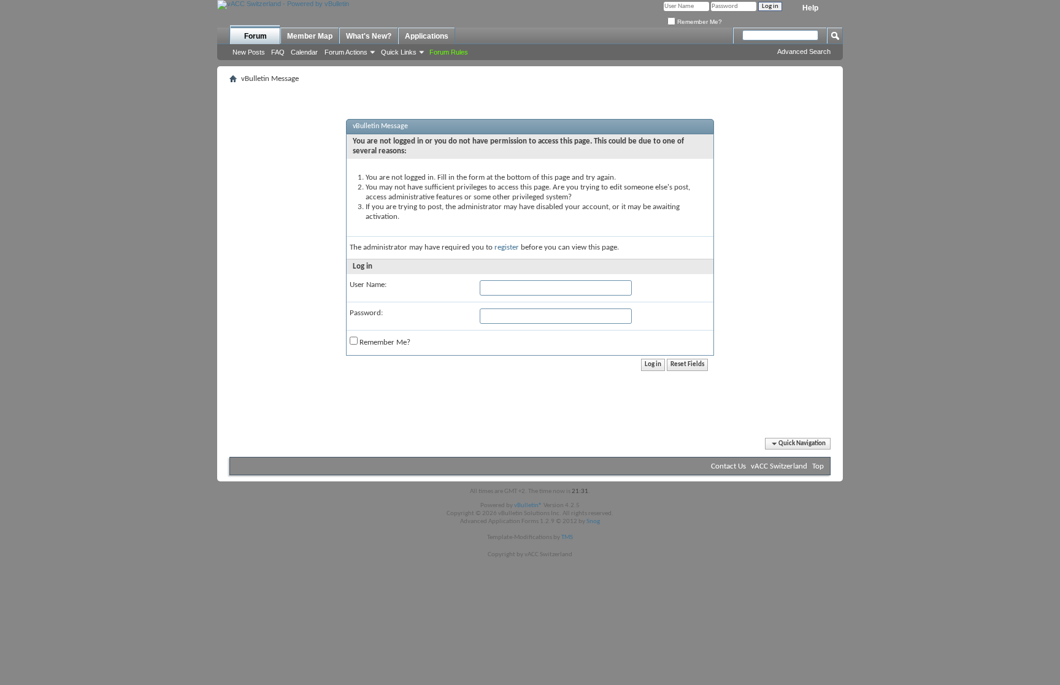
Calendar (304, 52)
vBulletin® (528, 505)
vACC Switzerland (779, 466)
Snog (593, 521)
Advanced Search (804, 51)
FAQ (278, 52)
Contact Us (728, 466)
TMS (567, 537)
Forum (255, 36)
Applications (426, 36)
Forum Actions (346, 52)
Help (810, 8)
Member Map (309, 36)
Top (818, 466)
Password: (366, 313)
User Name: (368, 285)
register (506, 247)
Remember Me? (698, 21)
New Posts (248, 52)
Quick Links (399, 52)
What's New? (368, 36)
